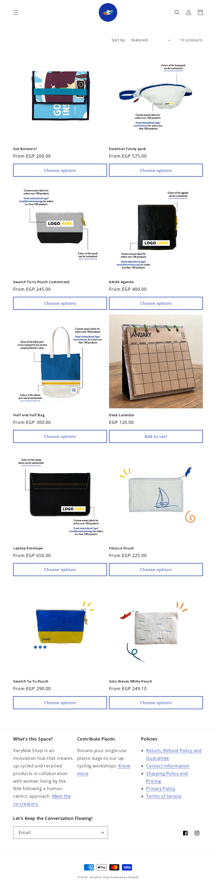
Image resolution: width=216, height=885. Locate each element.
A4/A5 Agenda (121, 282)
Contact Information (167, 766)
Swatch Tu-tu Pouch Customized (41, 282)
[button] (16, 12)
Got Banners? (25, 149)
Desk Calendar (122, 415)
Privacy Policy (160, 788)
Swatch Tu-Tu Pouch (30, 681)
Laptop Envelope (28, 548)
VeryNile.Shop (100, 877)
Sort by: (119, 39)
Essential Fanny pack (127, 149)
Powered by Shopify (125, 877)
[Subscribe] (102, 832)
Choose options (60, 170)
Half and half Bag (29, 415)
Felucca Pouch (121, 548)
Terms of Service (164, 796)
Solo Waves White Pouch (130, 681)
